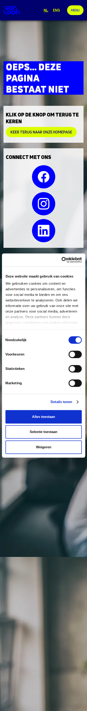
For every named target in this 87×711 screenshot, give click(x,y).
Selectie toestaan (43, 432)
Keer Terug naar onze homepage (41, 132)
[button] (75, 10)
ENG (56, 10)
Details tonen (61, 402)
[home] (11, 10)
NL (46, 10)
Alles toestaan (43, 417)
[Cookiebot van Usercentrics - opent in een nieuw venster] (62, 260)
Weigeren (43, 447)
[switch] (75, 354)
